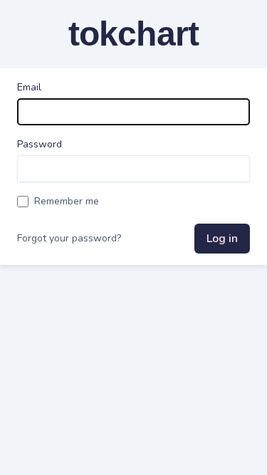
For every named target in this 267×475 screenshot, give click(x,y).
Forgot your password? (69, 238)
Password (39, 144)
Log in (222, 238)
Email (29, 87)
